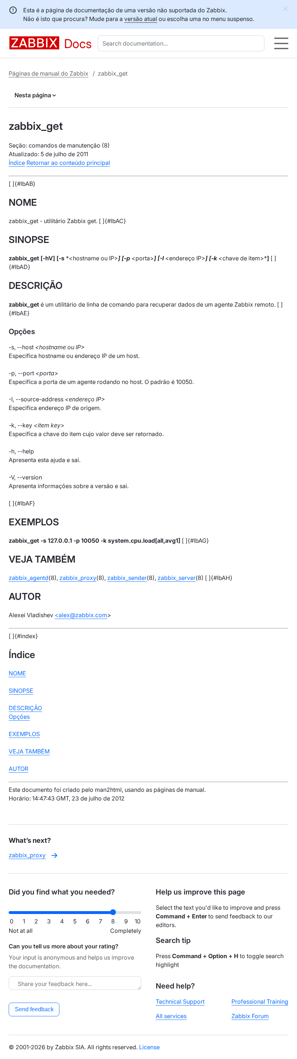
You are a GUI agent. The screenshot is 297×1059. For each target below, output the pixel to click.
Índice (17, 162)
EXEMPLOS (24, 734)
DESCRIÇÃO (25, 708)
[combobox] (182, 43)
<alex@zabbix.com (81, 615)
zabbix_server (177, 577)
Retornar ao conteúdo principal (68, 162)
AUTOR (18, 768)
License (149, 1047)
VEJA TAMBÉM (29, 751)
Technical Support (180, 1001)
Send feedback (34, 1009)
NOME (17, 673)
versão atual (140, 18)
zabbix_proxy (77, 577)
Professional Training (259, 1001)
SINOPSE (21, 690)
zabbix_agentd (29, 577)
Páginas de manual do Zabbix (48, 73)
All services (171, 1016)
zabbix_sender (127, 577)
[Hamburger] (281, 43)
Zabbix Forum (250, 1016)
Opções (19, 716)
